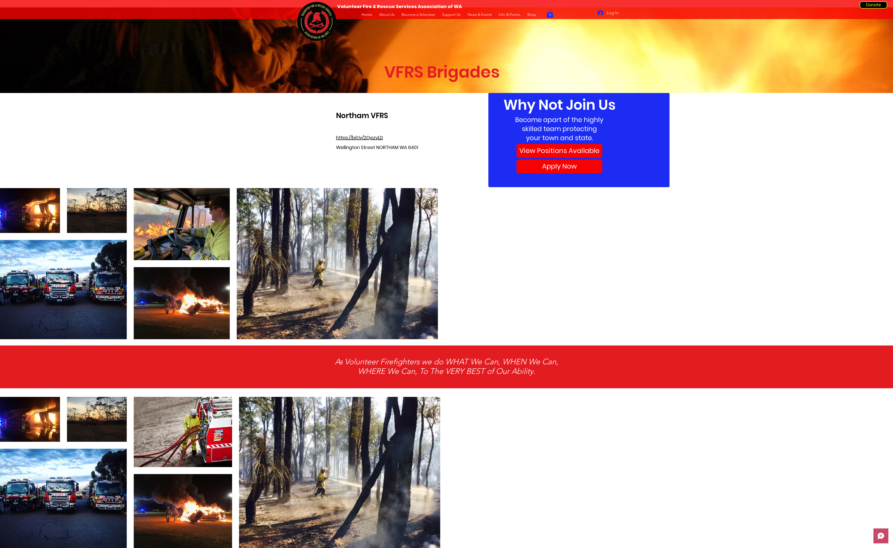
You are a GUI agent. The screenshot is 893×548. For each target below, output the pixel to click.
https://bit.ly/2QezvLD (359, 137)
